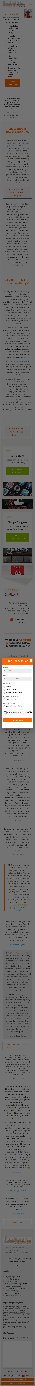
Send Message (17, 720)
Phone (5, 675)
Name (5, 667)
